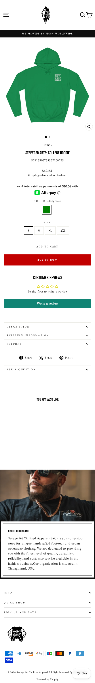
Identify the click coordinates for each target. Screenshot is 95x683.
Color (47, 201)
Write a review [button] (47, 303)
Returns (14, 343)
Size (47, 222)
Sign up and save (20, 612)
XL (50, 230)
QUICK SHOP (14, 602)
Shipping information (28, 335)
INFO (8, 592)
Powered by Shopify (47, 679)
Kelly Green (46, 209)
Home (46, 144)
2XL (63, 230)
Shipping (33, 175)
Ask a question (21, 369)
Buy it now (48, 259)
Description (18, 326)
